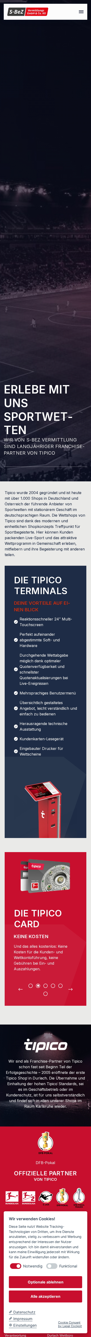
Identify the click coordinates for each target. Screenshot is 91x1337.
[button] (81, 12)
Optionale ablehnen (45, 1282)
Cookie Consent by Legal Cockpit (70, 1324)
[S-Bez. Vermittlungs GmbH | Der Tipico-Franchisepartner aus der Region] (28, 12)
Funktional (68, 1266)
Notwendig (32, 1266)
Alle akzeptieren (45, 1296)
